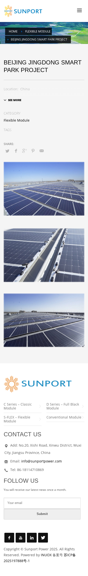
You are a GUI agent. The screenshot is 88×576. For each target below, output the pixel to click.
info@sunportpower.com (41, 461)
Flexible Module (17, 120)
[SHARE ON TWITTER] (7, 151)
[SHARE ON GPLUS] (24, 150)
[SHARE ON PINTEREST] (33, 150)
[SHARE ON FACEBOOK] (16, 150)
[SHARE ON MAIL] (41, 150)
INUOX (46, 555)
